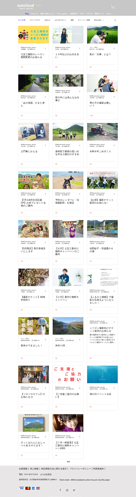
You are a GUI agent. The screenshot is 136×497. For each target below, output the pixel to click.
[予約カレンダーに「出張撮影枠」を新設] (68, 180)
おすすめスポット (61, 20)
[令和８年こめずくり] (102, 132)
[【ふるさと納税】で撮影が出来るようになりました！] (102, 277)
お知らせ (47, 20)
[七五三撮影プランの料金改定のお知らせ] (33, 471)
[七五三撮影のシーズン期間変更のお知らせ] (33, 34)
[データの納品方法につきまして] (102, 471)
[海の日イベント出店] (102, 374)
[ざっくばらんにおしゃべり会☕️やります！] (33, 423)
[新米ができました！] (33, 326)
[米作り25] (68, 326)
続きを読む (98, 20)
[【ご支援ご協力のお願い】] (68, 374)
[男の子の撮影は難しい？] (102, 83)
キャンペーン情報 (84, 20)
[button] (113, 6)
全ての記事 (22, 20)
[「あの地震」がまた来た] (33, 83)
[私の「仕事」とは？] (102, 34)
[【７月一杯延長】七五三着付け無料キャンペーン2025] (68, 423)
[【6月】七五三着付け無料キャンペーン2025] (68, 471)
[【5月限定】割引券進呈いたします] (33, 229)
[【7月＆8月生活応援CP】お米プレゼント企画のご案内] (33, 180)
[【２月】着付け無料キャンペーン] (68, 277)
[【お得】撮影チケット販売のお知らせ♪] (102, 180)
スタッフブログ (35, 20)
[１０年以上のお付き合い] (68, 34)
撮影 (72, 20)
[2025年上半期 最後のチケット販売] (102, 423)
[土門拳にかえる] (33, 132)
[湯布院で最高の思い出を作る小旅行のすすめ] (68, 132)
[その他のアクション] (46, 48)
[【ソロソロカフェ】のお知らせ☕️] (33, 374)
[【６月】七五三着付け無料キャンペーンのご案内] (68, 229)
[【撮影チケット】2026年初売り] (33, 277)
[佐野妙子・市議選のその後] (102, 229)
